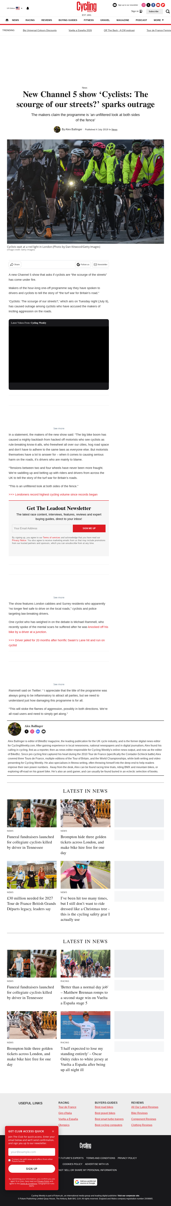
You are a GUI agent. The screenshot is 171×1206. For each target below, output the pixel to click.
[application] (59, 354)
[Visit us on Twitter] (148, 5)
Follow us (85, 264)
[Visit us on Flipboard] (163, 5)
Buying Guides (68, 20)
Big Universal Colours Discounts (40, 30)
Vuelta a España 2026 (80, 30)
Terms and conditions (100, 1158)
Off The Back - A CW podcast (119, 30)
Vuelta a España (68, 1119)
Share (17, 264)
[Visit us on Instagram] (144, 5)
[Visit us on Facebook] (153, 5)
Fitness (89, 20)
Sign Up (31, 1169)
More (157, 20)
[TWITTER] (27, 731)
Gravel (105, 20)
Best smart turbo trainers (109, 1119)
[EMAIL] (44, 731)
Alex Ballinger (73, 129)
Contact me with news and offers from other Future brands (32, 1160)
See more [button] (58, 428)
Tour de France (67, 1107)
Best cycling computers (108, 1125)
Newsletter (102, 264)
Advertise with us (97, 1164)
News (15, 20)
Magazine (123, 20)
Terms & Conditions (28, 1183)
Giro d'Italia (65, 1113)
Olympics (63, 1125)
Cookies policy (72, 1164)
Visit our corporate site (128, 1196)
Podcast (141, 20)
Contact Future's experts (66, 1158)
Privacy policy (127, 1158)
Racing (30, 20)
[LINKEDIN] (39, 731)
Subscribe (153, 11)
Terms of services (52, 537)
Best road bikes (104, 1107)
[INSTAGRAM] (33, 731)
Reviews (46, 20)
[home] (7, 20)
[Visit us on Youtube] (158, 5)
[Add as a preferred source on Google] (85, 1182)
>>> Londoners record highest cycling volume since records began (53, 494)
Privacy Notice (19, 540)
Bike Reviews (139, 1113)
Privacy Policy (43, 1181)
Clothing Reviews (141, 1125)
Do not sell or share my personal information (85, 1170)
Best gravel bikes (105, 1113)
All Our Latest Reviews (144, 1107)
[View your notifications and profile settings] (27, 8)
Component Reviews (143, 1119)
